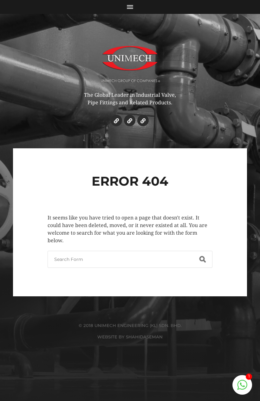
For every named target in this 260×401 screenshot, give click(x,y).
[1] (242, 388)
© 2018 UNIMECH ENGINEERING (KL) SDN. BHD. (130, 325)
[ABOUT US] (129, 120)
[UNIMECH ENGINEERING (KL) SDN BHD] (130, 59)
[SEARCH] (202, 259)
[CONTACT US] (143, 120)
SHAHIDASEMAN (144, 336)
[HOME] (116, 120)
